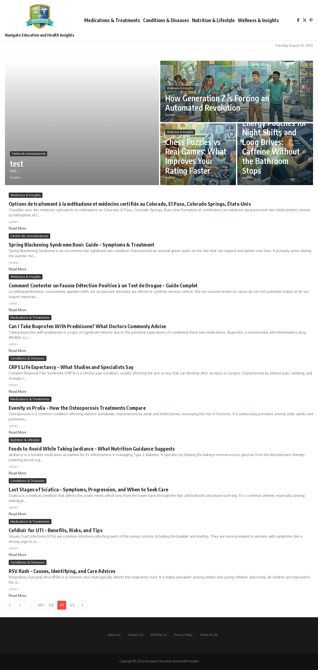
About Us (114, 635)
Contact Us (135, 635)
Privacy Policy (183, 635)
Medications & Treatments (112, 20)
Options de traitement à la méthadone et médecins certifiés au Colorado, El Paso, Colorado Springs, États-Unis (130, 204)
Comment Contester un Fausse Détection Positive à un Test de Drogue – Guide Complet (103, 285)
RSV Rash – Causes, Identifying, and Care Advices (62, 571)
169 (41, 605)
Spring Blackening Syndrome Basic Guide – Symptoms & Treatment (81, 244)
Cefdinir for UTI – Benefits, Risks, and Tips (55, 530)
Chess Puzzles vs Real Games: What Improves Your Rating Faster (196, 156)
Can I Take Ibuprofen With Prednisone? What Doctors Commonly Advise (87, 326)
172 (72, 605)
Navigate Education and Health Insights (39, 35)
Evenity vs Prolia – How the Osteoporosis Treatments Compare (77, 408)
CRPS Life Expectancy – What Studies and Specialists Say (71, 367)
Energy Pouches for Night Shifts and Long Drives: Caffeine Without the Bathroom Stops (274, 146)
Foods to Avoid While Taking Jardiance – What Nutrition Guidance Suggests (92, 448)
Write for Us (159, 635)
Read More (17, 228)
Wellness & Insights (258, 20)
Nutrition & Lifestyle (213, 20)
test (16, 163)
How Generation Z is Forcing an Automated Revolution (217, 102)
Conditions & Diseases (166, 20)
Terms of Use (209, 635)
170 (51, 605)
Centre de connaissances (28, 153)
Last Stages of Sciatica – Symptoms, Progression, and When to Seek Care (88, 489)
